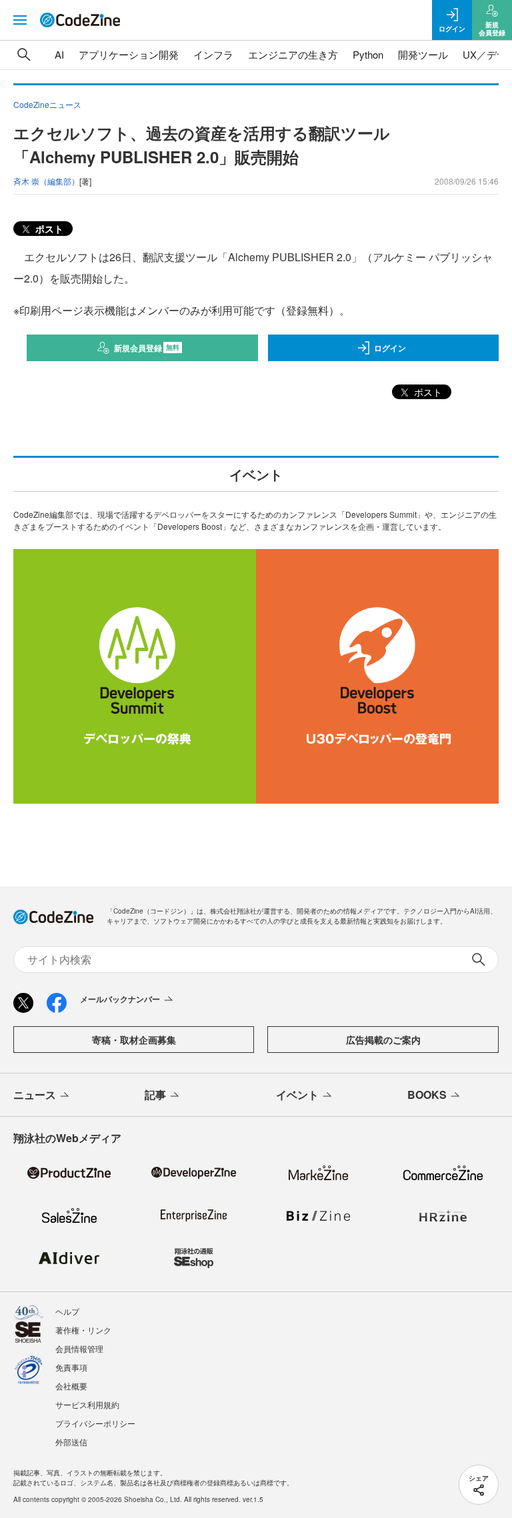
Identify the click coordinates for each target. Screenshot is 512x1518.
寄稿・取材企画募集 (134, 1039)
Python (368, 54)
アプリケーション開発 (129, 54)
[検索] (24, 54)
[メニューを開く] (20, 20)
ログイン (390, 348)
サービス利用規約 (87, 1404)
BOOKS (427, 1094)
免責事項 (71, 1367)
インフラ (213, 54)
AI (59, 54)
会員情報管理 (79, 1348)
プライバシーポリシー (95, 1423)
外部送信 (71, 1441)
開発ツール (423, 54)
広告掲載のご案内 (383, 1039)
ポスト (48, 228)
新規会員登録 (147, 348)
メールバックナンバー (120, 999)
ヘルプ (67, 1311)
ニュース (34, 1094)
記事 (155, 1094)
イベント (297, 1094)
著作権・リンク (83, 1329)
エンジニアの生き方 (293, 54)
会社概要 (71, 1385)
